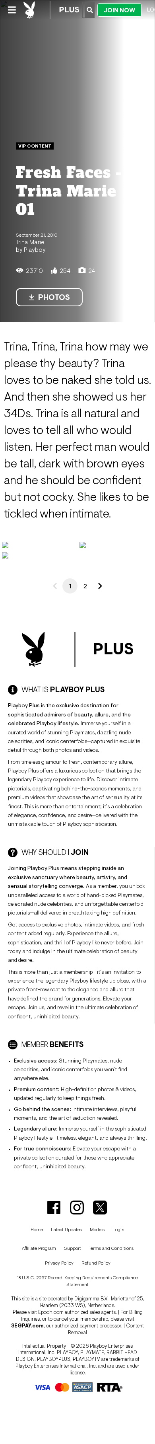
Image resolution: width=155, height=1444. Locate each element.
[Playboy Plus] (51, 9)
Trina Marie (30, 242)
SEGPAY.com (27, 1325)
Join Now (119, 10)
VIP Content (34, 146)
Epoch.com (51, 1312)
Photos (54, 297)
